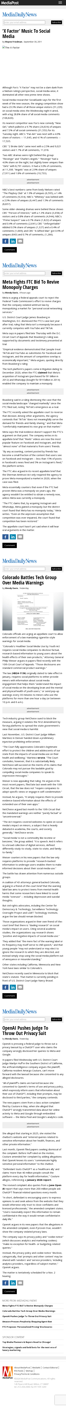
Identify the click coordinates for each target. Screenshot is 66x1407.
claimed (42, 372)
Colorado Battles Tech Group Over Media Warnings (28, 1311)
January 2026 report (39, 1179)
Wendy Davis (11, 292)
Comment (9, 249)
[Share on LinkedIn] (13, 241)
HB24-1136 (18, 673)
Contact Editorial (50, 1367)
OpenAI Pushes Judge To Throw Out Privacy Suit (26, 1316)
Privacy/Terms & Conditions (26, 1374)
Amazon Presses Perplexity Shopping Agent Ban (27, 1321)
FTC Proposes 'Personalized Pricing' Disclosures (27, 1327)
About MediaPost (22, 1367)
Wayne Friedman (13, 41)
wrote (41, 757)
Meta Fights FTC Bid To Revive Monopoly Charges (27, 1305)
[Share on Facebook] (5, 241)
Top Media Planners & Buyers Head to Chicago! (26, 1342)
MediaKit (36, 1367)
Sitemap (29, 1370)
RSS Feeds (18, 1370)
